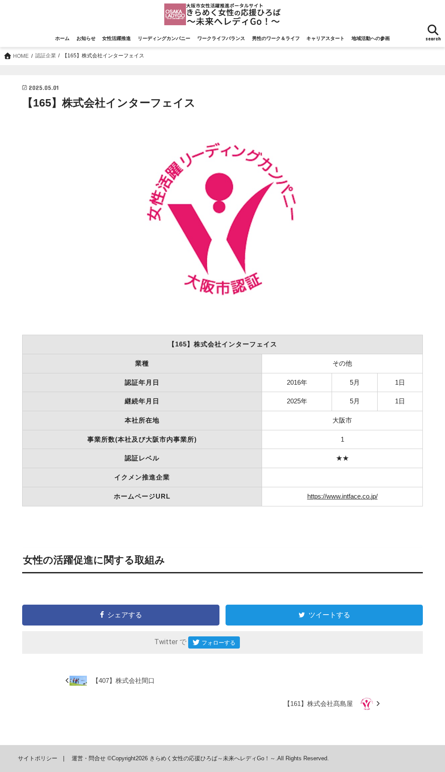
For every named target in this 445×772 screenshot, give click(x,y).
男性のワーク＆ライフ (276, 38)
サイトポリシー (37, 758)
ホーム (62, 38)
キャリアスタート (325, 38)
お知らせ (86, 38)
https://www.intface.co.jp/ (342, 496)
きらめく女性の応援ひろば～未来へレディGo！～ (212, 758)
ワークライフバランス (221, 38)
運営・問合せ (89, 758)
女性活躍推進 (116, 38)
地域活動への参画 (371, 38)
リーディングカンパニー (164, 38)
